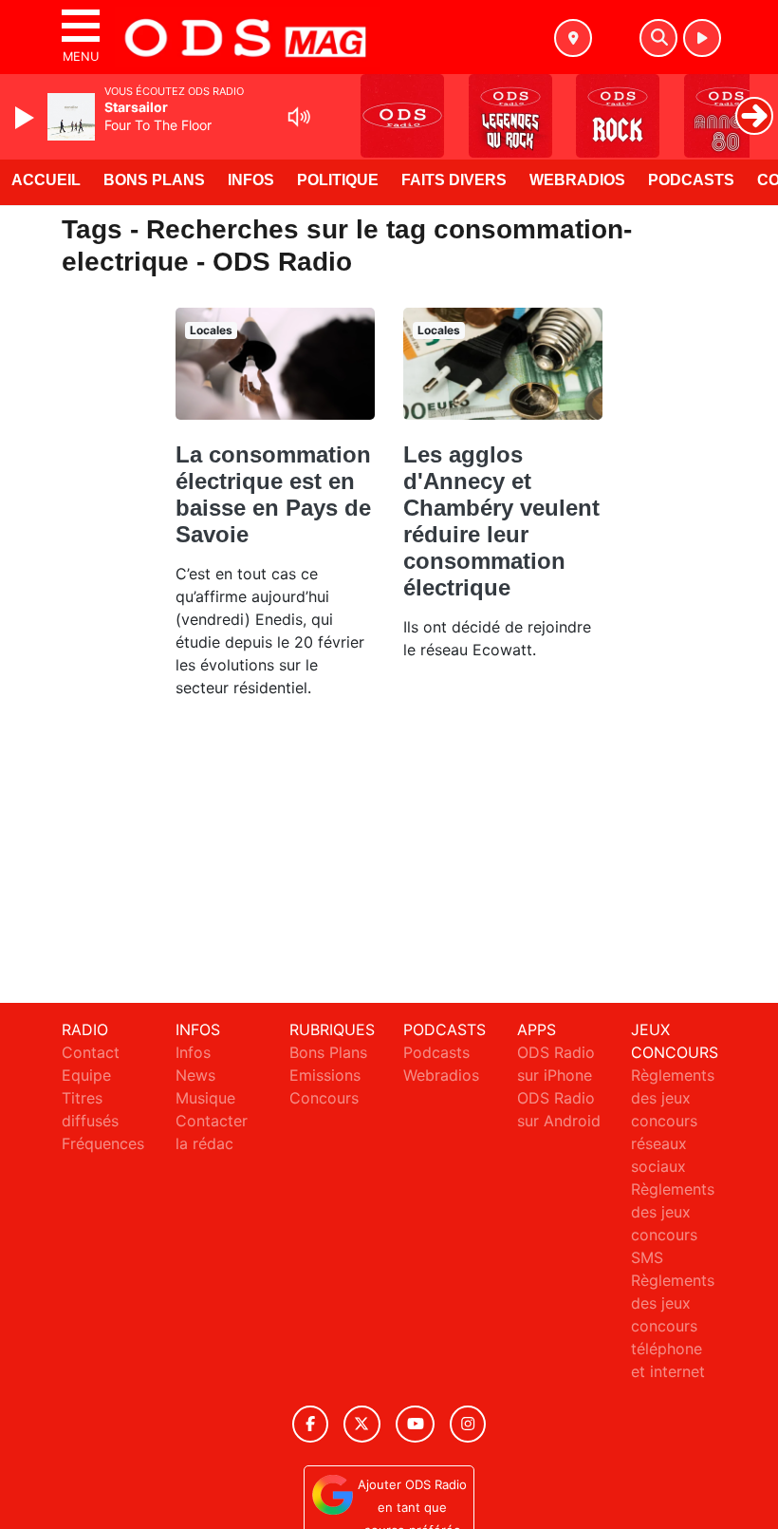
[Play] (26, 117)
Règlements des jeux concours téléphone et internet (672, 1326)
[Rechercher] (658, 38)
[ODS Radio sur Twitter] (361, 1424)
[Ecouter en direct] (702, 38)
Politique (338, 180)
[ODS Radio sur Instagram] (468, 1424)
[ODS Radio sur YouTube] (415, 1424)
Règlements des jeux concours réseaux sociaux (672, 1121)
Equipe (86, 1075)
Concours (324, 1097)
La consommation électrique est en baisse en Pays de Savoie (273, 494)
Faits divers (454, 180)
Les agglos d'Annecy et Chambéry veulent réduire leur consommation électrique (501, 521)
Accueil (46, 180)
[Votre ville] (573, 38)
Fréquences (103, 1143)
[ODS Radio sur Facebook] (310, 1424)
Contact (91, 1052)
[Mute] (299, 117)
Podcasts (691, 180)
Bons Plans (154, 180)
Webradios (577, 180)
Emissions (325, 1075)
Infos (251, 180)
